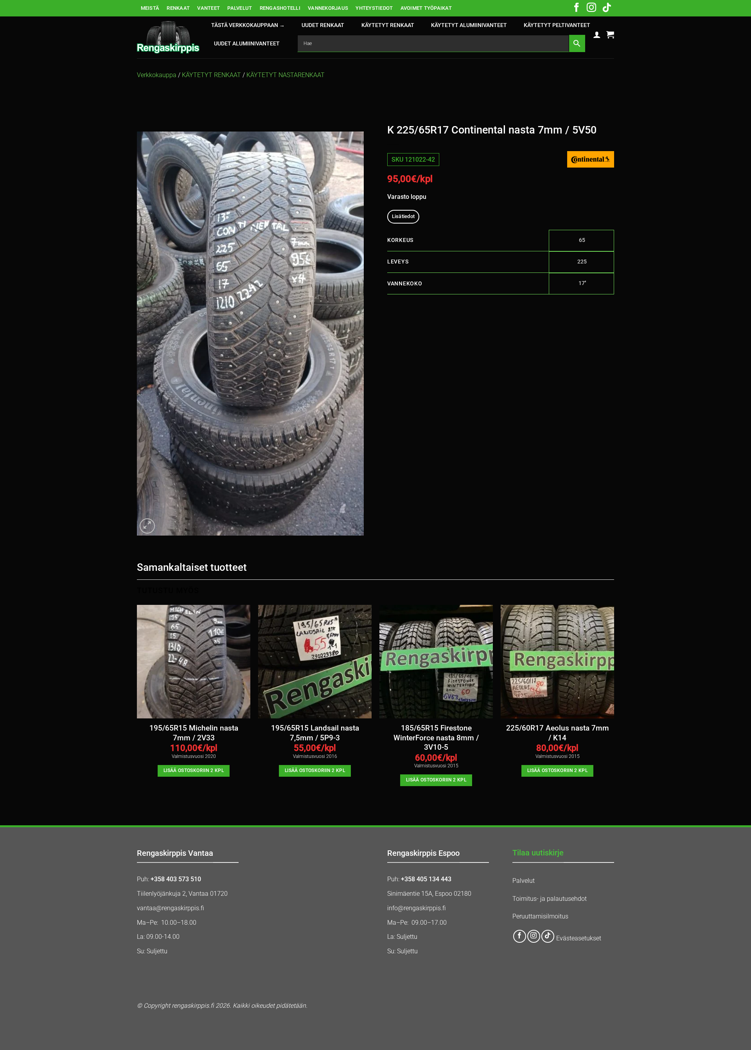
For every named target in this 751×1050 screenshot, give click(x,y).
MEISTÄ (150, 8)
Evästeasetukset (578, 938)
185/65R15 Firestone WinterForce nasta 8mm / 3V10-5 (436, 738)
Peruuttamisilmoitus (540, 916)
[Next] (614, 702)
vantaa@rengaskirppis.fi (170, 908)
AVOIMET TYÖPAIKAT (426, 8)
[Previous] (137, 702)
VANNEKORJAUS (328, 8)
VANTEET (208, 8)
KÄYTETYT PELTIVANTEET (557, 25)
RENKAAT (178, 8)
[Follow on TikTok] (606, 8)
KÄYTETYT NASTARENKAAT (285, 75)
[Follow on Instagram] (591, 8)
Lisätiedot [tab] (403, 216)
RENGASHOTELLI (280, 8)
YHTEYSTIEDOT (374, 8)
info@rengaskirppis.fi (416, 908)
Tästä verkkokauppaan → (248, 25)
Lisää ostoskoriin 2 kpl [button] (193, 770)
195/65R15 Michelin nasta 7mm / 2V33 (193, 733)
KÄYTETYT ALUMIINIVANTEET (469, 25)
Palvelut (523, 880)
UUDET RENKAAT (323, 25)
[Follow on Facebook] (576, 8)
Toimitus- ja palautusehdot (549, 898)
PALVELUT (239, 8)
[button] (597, 34)
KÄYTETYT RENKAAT (387, 25)
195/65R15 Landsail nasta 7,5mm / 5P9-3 (315, 733)
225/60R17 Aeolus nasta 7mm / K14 (557, 733)
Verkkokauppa (156, 75)
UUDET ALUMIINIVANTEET (247, 43)
